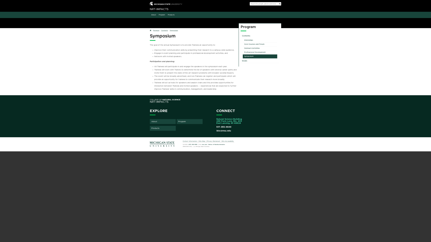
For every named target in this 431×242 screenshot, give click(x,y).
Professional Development (255, 52)
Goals (244, 61)
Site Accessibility (228, 141)
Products (171, 15)
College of (165, 100)
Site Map (202, 141)
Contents (246, 36)
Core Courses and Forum (254, 44)
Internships (248, 40)
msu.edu (204, 144)
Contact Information (190, 141)
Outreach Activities (252, 48)
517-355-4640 (223, 127)
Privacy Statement (213, 141)
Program (162, 15)
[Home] (150, 30)
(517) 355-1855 (192, 144)
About (153, 15)
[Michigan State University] (162, 145)
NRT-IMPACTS (159, 9)
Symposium (249, 56)
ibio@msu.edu (223, 131)
